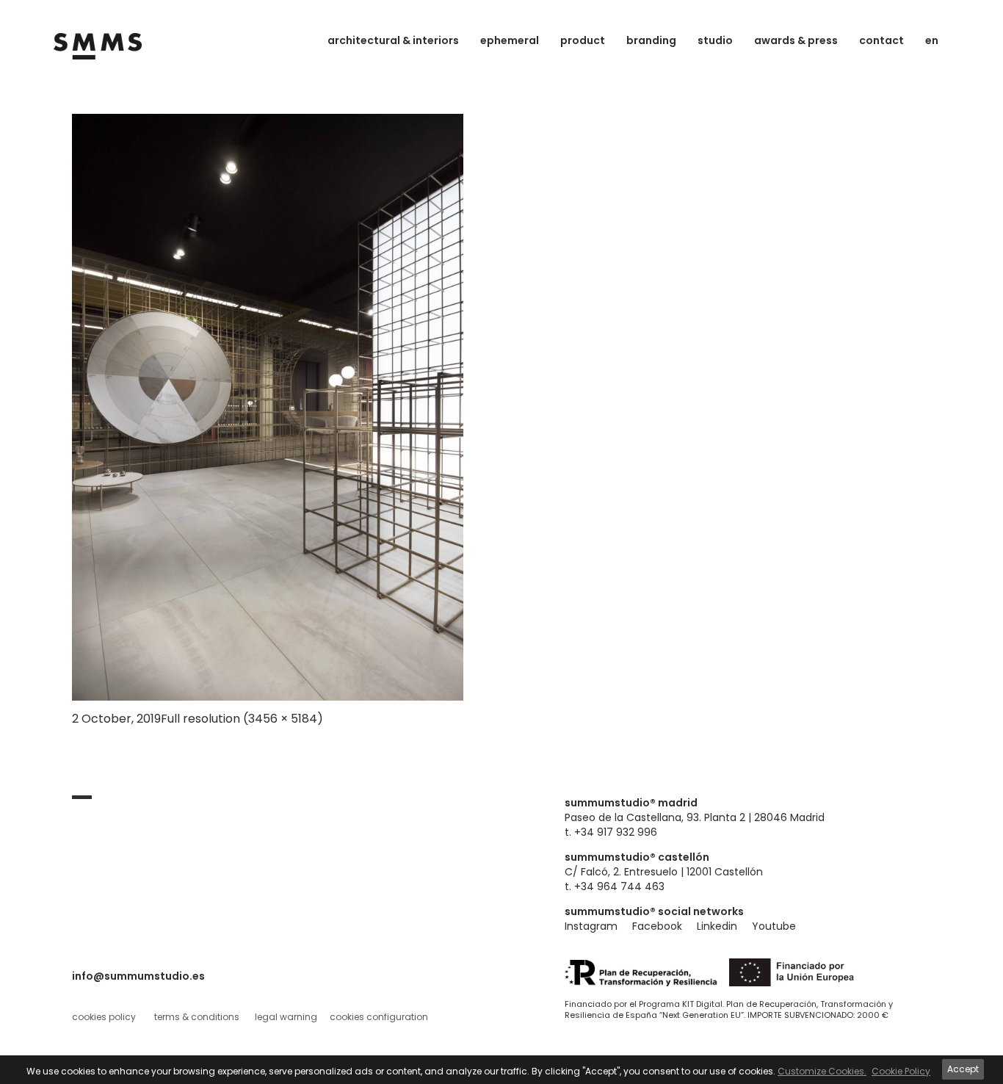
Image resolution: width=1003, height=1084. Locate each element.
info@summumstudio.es (138, 976)
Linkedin (717, 926)
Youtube (774, 926)
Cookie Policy (901, 1071)
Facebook (657, 926)
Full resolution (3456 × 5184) (242, 718)
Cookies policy (104, 1017)
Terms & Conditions (196, 1017)
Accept (963, 1069)
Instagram (591, 926)
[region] (501, 1069)
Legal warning (286, 1017)
